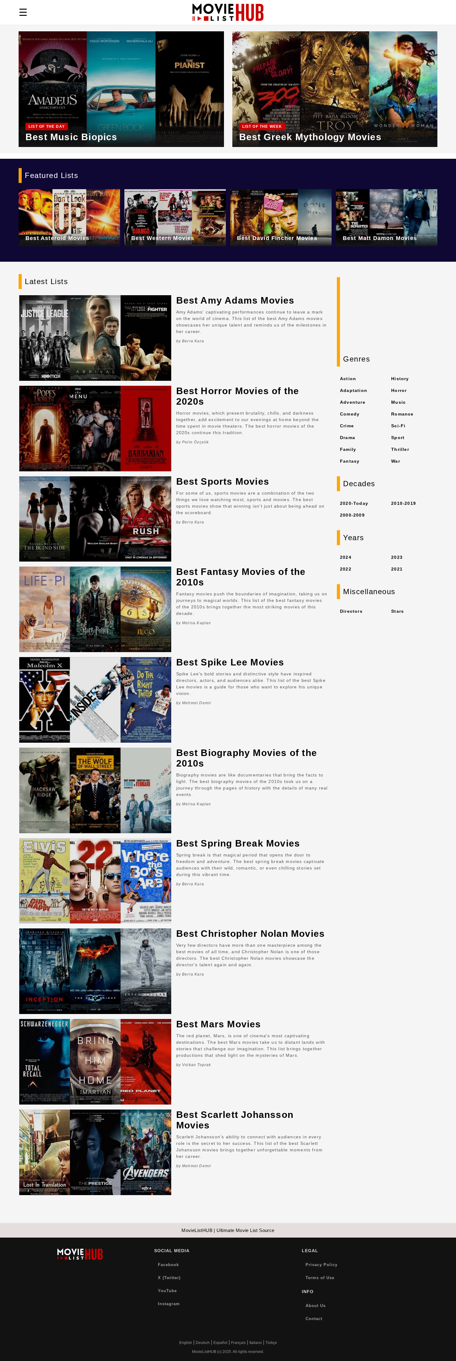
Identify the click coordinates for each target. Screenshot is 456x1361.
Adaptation (353, 390)
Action (348, 378)
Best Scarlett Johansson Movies (235, 1120)
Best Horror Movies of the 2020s (237, 396)
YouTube (167, 1290)
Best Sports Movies (223, 481)
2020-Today (354, 503)
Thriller (400, 449)
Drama (347, 437)
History (400, 378)
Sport (398, 437)
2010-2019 (403, 503)
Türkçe (271, 1343)
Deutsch (203, 1343)
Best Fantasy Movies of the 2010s (241, 577)
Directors (351, 611)
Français (238, 1343)
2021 (397, 569)
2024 (345, 557)
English (185, 1343)
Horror (399, 390)
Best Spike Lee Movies (230, 662)
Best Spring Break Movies (238, 843)
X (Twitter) (169, 1277)
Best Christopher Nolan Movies (250, 933)
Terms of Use (320, 1277)
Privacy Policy (322, 1264)
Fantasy (350, 461)
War (395, 461)
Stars (397, 611)
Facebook (168, 1264)
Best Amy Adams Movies (235, 300)
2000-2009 (352, 515)
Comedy (350, 413)
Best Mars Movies (218, 1024)
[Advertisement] (387, 316)
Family (348, 449)
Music (398, 402)
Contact (314, 1318)
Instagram (169, 1303)
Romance (402, 413)
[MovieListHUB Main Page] (228, 12)
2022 (345, 569)
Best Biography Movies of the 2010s (246, 758)
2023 (397, 557)
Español (220, 1343)
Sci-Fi (398, 425)
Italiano (255, 1343)
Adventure (352, 402)
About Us (316, 1305)
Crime (347, 425)
